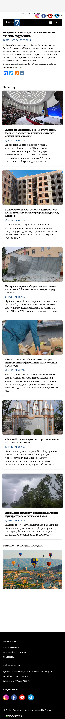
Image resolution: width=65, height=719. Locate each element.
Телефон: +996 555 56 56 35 (16, 676)
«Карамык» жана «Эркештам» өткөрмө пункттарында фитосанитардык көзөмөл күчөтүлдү (31, 362)
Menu (10, 22)
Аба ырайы (53, 15)
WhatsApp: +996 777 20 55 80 (16, 681)
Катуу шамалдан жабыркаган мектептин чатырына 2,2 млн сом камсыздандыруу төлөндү (30, 289)
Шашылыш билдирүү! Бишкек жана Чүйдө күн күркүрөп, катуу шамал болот (31, 514)
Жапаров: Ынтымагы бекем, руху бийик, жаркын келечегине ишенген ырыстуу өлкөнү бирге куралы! (30, 133)
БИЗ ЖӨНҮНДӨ (11, 647)
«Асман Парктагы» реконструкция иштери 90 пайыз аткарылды (32, 441)
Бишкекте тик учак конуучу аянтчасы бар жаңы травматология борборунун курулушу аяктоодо (32, 213)
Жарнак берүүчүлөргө (14, 652)
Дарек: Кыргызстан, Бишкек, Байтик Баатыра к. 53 (29, 671)
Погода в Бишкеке (30, 13)
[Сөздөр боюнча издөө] (56, 22)
